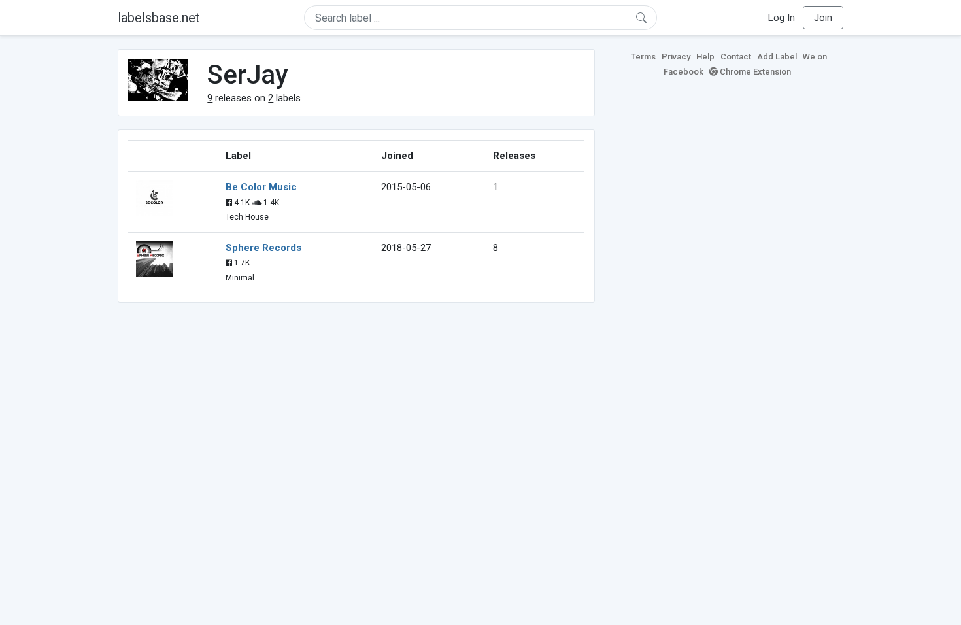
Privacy (676, 56)
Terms (643, 56)
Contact (735, 56)
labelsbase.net (159, 17)
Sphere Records (263, 248)
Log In (781, 18)
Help (705, 56)
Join (823, 18)
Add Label (777, 56)
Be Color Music (261, 187)
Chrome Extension (754, 71)
